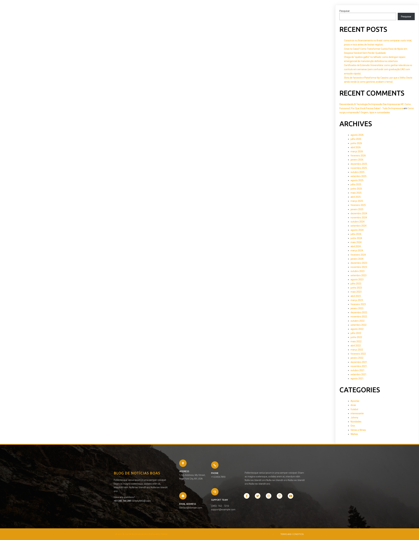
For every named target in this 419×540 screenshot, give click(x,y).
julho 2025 (356, 184)
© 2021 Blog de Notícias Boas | (132, 534)
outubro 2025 (357, 172)
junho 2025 (356, 188)
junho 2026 (356, 143)
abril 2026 (356, 147)
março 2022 (357, 349)
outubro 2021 (357, 370)
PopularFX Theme (158, 534)
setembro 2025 (358, 176)
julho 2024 (356, 234)
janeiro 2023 (357, 308)
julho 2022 (356, 333)
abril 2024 (356, 246)
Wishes (354, 434)
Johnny (354, 417)
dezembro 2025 (359, 164)
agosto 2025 (357, 180)
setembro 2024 (358, 225)
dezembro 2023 (359, 263)
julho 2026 (356, 139)
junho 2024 (356, 238)
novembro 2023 (359, 267)
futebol (354, 409)
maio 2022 (356, 341)
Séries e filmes (358, 430)
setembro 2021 (358, 374)
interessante (357, 413)
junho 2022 (356, 337)
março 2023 (357, 300)
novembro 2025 (359, 168)
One (353, 425)
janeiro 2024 (357, 259)
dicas (353, 405)
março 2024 (357, 250)
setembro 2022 (358, 325)
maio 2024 (356, 242)
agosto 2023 (357, 279)
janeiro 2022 (357, 358)
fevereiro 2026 (358, 155)
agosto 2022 (357, 329)
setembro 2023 (358, 275)
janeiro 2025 (357, 209)
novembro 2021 (359, 366)
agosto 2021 (357, 378)
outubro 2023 (357, 271)
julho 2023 (356, 283)
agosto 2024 (357, 230)
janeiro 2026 (357, 159)
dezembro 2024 (359, 213)
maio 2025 (356, 192)
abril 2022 (356, 345)
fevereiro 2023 (358, 304)
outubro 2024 (357, 221)
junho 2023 (356, 287)
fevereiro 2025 (358, 205)
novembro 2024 (359, 217)
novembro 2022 (359, 316)
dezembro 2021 (359, 362)
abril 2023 (356, 296)
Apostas (355, 401)
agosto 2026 (357, 135)
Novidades (356, 421)
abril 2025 (356, 197)
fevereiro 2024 (358, 254)
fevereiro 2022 (358, 353)
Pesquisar (344, 11)
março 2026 (357, 151)
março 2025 (357, 201)
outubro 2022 (357, 321)
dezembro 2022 (359, 312)
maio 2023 (356, 291)
